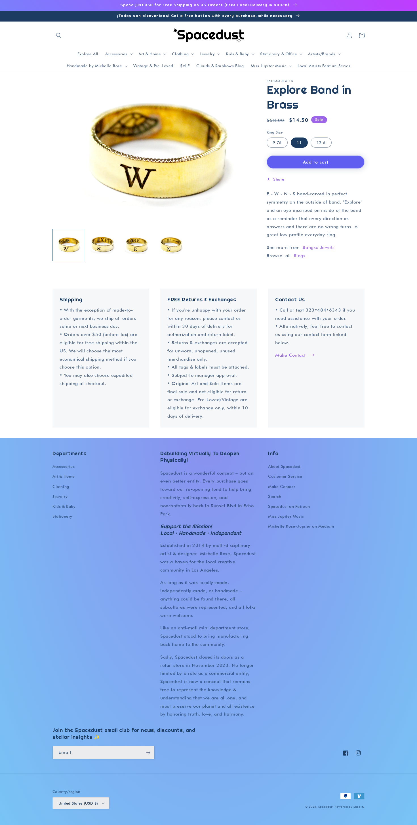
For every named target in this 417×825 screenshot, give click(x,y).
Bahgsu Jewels (318, 247)
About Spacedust (284, 466)
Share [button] (279, 179)
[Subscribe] (148, 752)
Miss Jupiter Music (286, 516)
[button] (58, 35)
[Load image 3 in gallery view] (137, 245)
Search (274, 496)
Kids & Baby (64, 506)
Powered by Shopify (350, 806)
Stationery (62, 516)
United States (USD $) (78, 803)
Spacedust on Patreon (289, 506)
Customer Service (285, 476)
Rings (300, 255)
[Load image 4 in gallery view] (171, 245)
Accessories (63, 466)
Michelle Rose (215, 553)
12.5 (321, 142)
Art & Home (63, 476)
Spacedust (325, 806)
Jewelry (60, 496)
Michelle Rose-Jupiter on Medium (301, 526)
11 (299, 142)
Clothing (60, 486)
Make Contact (290, 355)
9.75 (277, 142)
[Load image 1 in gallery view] (68, 245)
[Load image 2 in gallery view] (102, 245)
